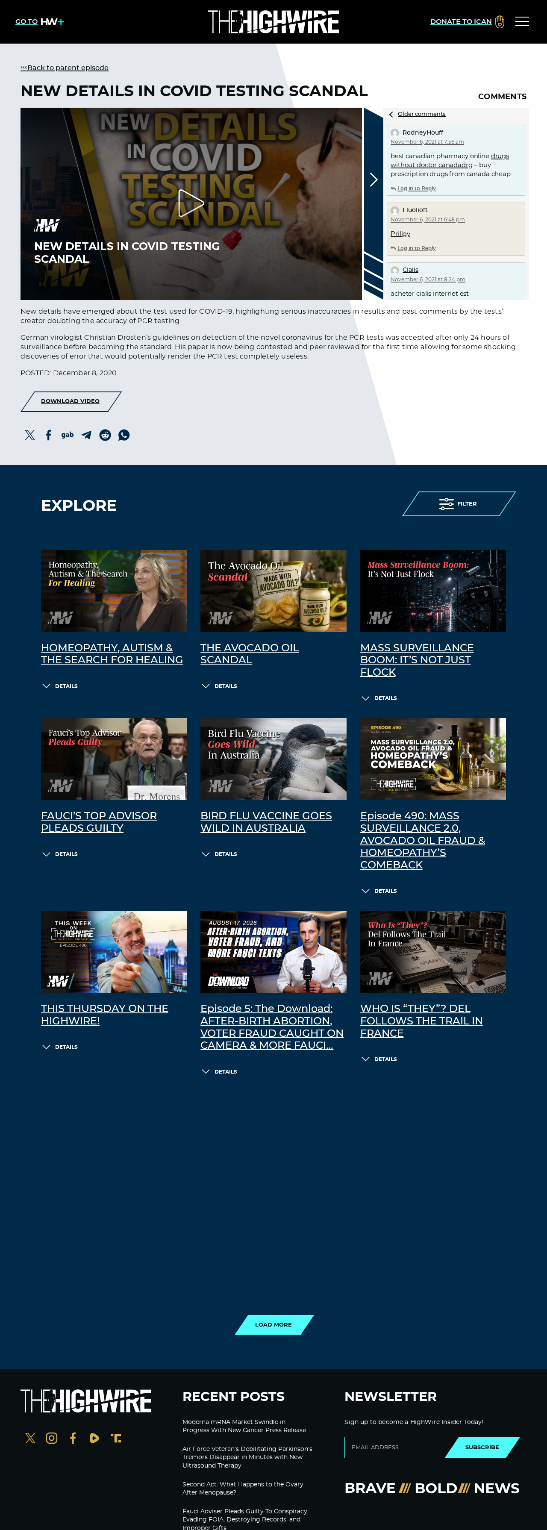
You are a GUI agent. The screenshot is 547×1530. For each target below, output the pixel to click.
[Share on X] (30, 435)
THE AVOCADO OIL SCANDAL (249, 654)
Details (66, 686)
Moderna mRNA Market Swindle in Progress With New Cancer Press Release (244, 1426)
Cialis (410, 270)
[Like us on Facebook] (73, 1439)
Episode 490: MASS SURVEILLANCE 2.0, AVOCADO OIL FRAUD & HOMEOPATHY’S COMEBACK (422, 841)
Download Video (70, 401)
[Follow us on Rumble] (94, 1439)
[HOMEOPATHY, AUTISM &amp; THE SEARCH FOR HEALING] (114, 591)
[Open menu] (522, 21)
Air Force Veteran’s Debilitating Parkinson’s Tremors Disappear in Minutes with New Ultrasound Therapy (247, 1457)
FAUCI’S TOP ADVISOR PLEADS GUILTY (99, 822)
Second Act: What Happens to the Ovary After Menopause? (242, 1489)
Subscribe (482, 1448)
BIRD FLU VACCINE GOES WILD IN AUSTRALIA (266, 822)
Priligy (400, 234)
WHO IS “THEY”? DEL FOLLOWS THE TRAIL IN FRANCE (421, 1021)
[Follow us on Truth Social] (116, 1439)
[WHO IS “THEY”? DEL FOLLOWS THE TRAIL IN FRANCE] (433, 952)
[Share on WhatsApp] (124, 435)
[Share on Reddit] (105, 435)
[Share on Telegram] (86, 435)
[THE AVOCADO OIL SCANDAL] (273, 591)
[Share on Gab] (67, 435)
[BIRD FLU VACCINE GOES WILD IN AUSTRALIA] (273, 759)
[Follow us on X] (30, 1439)
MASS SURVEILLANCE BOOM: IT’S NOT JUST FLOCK (417, 660)
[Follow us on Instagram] (52, 1439)
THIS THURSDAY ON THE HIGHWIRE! (104, 1015)
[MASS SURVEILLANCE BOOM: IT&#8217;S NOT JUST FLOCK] (433, 591)
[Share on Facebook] (48, 435)
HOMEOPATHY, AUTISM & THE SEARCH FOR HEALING (112, 654)
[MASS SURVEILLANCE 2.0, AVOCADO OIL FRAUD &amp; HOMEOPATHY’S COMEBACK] (433, 759)
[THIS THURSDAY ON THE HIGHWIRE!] (114, 952)
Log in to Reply (416, 188)
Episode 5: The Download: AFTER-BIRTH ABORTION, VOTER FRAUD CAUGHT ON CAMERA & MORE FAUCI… (272, 1027)
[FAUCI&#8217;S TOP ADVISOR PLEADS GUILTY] (114, 759)
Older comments (422, 114)
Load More (273, 1325)
